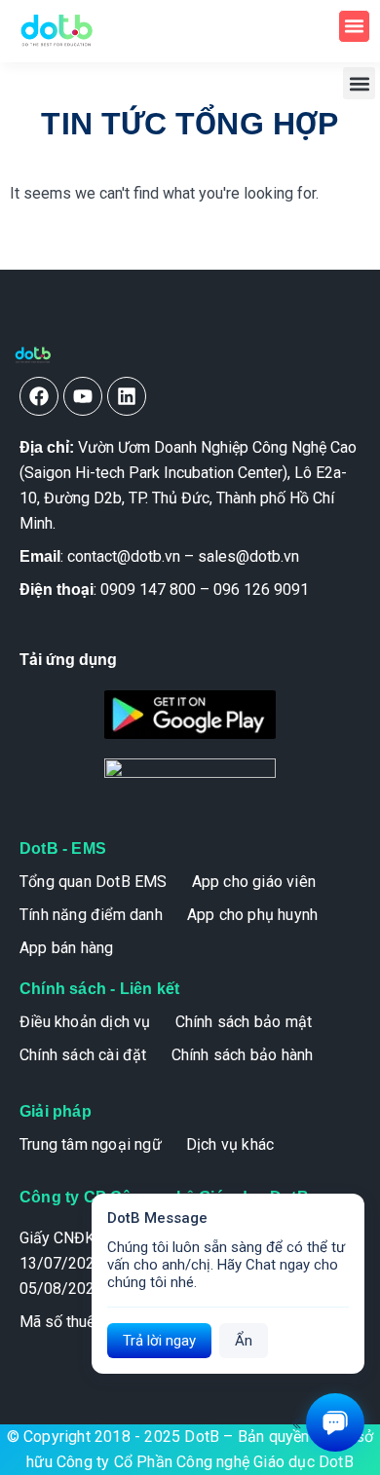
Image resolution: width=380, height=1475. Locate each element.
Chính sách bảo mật (244, 1022)
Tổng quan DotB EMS (93, 881)
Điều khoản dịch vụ (85, 1022)
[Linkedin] (126, 396)
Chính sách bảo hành (242, 1055)
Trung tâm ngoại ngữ (90, 1144)
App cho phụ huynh (252, 914)
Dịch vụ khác (230, 1144)
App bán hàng (66, 948)
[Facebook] (38, 396)
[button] (354, 26)
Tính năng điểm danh (91, 914)
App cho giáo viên (254, 881)
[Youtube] (82, 396)
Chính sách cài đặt (83, 1055)
